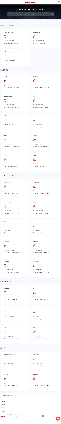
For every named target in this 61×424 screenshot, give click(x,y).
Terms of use (21, 414)
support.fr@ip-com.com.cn (12, 87)
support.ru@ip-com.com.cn (12, 166)
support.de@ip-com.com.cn (42, 87)
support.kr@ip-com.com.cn (12, 193)
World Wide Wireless (11, 414)
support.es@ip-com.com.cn (12, 127)
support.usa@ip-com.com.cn (42, 299)
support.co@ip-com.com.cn (12, 319)
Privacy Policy (18, 416)
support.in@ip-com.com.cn (41, 213)
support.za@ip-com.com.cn (42, 365)
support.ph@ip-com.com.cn (12, 272)
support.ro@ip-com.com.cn (41, 127)
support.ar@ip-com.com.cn (12, 299)
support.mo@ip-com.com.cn (12, 385)
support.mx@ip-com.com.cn (12, 338)
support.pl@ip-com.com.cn (12, 146)
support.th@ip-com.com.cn (12, 233)
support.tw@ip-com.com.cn (42, 193)
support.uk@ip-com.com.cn (12, 107)
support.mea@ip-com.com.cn (12, 365)
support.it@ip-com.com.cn (41, 107)
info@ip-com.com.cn (10, 60)
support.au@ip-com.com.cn (42, 272)
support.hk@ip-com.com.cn (12, 213)
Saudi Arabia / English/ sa (30, 421)
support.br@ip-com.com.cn (42, 319)
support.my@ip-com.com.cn (42, 252)
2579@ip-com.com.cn (40, 43)
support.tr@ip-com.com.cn (41, 166)
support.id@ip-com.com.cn (12, 252)
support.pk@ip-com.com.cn (42, 385)
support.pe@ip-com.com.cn (42, 338)
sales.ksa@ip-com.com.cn (11, 43)
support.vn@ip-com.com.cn (42, 233)
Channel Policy (10, 416)
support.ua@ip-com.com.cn (42, 146)
